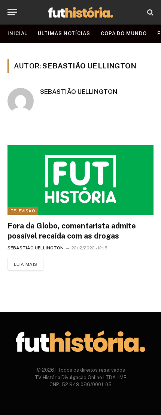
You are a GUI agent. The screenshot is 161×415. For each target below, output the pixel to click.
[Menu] (12, 12)
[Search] (150, 12)
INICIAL (17, 33)
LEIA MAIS (25, 264)
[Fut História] (80, 12)
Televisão (22, 211)
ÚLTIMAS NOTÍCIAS (64, 33)
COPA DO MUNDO (124, 33)
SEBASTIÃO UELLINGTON (79, 91)
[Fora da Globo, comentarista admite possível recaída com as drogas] (80, 180)
